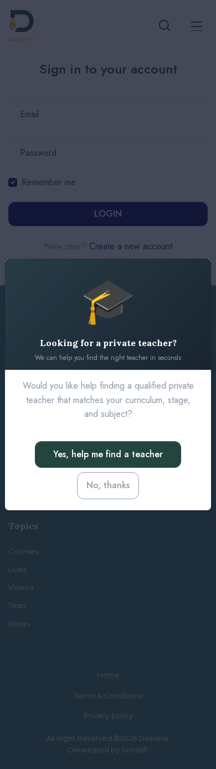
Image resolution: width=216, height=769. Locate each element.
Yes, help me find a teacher (108, 454)
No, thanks (108, 485)
